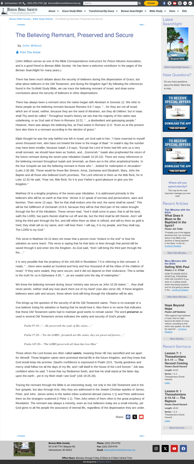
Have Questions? (177, 74)
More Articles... (177, 338)
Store (172, 11)
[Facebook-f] (164, 3)
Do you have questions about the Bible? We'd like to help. (177, 85)
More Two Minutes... (178, 252)
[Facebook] (183, 448)
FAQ (184, 11)
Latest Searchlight (172, 21)
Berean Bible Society (20, 18)
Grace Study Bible (72, 11)
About (51, 11)
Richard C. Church (104, 462)
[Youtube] (175, 3)
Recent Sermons (177, 346)
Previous (20, 25)
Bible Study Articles (43, 18)
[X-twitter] (169, 3)
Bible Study (156, 11)
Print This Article (30, 52)
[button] (128, 417)
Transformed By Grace (101, 11)
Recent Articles (175, 203)
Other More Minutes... (177, 296)
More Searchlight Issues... (178, 67)
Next (143, 25)
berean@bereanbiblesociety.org (119, 450)
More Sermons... (177, 427)
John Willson (32, 45)
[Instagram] (180, 3)
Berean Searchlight (132, 11)
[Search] (139, 3)
